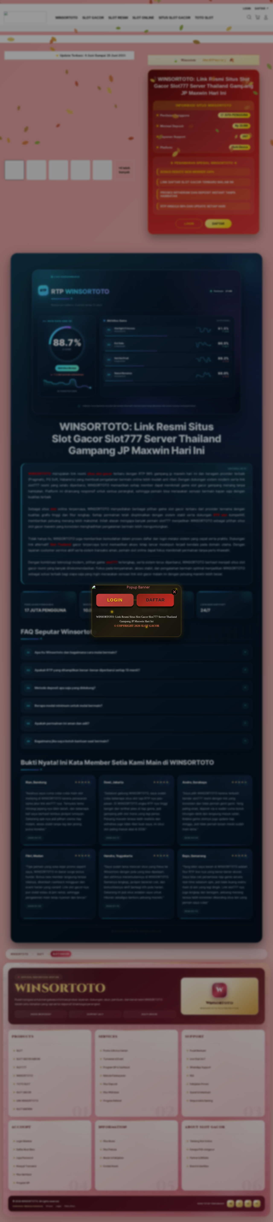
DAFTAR (155, 600)
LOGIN (115, 600)
